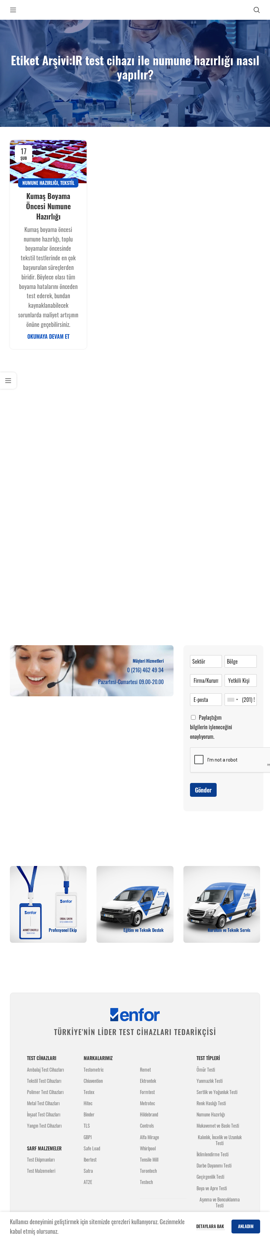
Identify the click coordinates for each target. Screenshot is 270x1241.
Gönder (203, 790)
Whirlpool (148, 1148)
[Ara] (256, 9)
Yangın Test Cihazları (44, 1125)
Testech (146, 1181)
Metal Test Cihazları (43, 1103)
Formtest (147, 1091)
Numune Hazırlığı (40, 182)
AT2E (88, 1181)
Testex (89, 1091)
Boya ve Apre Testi (212, 1188)
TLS (87, 1125)
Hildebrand (149, 1114)
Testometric (94, 1069)
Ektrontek (148, 1080)
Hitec (88, 1103)
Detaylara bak (210, 1226)
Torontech (148, 1170)
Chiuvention (93, 1080)
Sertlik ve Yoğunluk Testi (217, 1091)
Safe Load (92, 1148)
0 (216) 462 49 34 (145, 670)
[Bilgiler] (8, 380)
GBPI (88, 1137)
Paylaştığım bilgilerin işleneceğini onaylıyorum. (211, 726)
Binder (89, 1114)
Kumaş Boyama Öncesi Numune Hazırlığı (48, 205)
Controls (147, 1125)
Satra (88, 1170)
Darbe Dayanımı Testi (214, 1165)
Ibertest (90, 1159)
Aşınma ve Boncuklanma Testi (220, 1202)
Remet (145, 1069)
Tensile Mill (149, 1159)
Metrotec (147, 1103)
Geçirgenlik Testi (210, 1176)
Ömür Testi (206, 1069)
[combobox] (232, 700)
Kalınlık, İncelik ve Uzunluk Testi (220, 1140)
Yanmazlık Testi (210, 1080)
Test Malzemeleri (41, 1170)
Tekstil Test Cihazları (44, 1080)
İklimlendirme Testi (213, 1154)
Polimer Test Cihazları (45, 1091)
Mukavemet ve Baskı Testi (218, 1125)
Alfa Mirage (149, 1137)
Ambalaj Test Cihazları (45, 1069)
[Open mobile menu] (13, 9)
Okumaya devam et (48, 336)
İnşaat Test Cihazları (43, 1114)
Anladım (246, 1226)
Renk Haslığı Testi (211, 1103)
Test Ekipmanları (41, 1159)
